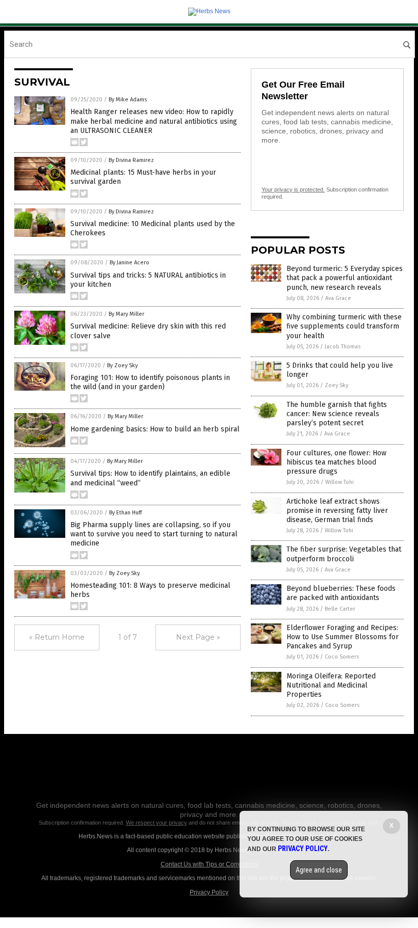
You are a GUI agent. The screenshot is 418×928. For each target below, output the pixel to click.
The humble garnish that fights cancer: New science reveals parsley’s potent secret (336, 413)
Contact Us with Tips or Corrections (209, 864)
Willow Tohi (339, 482)
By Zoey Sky (122, 365)
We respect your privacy (156, 823)
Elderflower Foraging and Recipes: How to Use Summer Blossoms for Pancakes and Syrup (342, 636)
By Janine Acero (129, 262)
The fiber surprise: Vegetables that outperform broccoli (343, 554)
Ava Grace (338, 298)
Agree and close (319, 870)
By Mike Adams (128, 99)
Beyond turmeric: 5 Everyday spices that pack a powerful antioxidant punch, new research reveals (344, 277)
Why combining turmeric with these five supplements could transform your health (344, 326)
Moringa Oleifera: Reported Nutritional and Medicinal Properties (331, 685)
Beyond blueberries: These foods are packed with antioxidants (341, 593)
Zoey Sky (336, 385)
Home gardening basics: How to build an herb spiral (155, 429)
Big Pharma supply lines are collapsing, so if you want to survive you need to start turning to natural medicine (154, 534)
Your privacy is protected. (293, 189)
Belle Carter (340, 609)
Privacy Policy (209, 892)
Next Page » (198, 637)
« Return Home (57, 637)
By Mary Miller (126, 314)
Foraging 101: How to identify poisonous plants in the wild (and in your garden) (150, 382)
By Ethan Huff (125, 512)
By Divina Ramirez (131, 160)
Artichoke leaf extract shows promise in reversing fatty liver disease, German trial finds (337, 510)
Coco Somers (342, 656)
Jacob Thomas (342, 346)
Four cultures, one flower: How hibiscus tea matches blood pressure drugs (336, 462)
